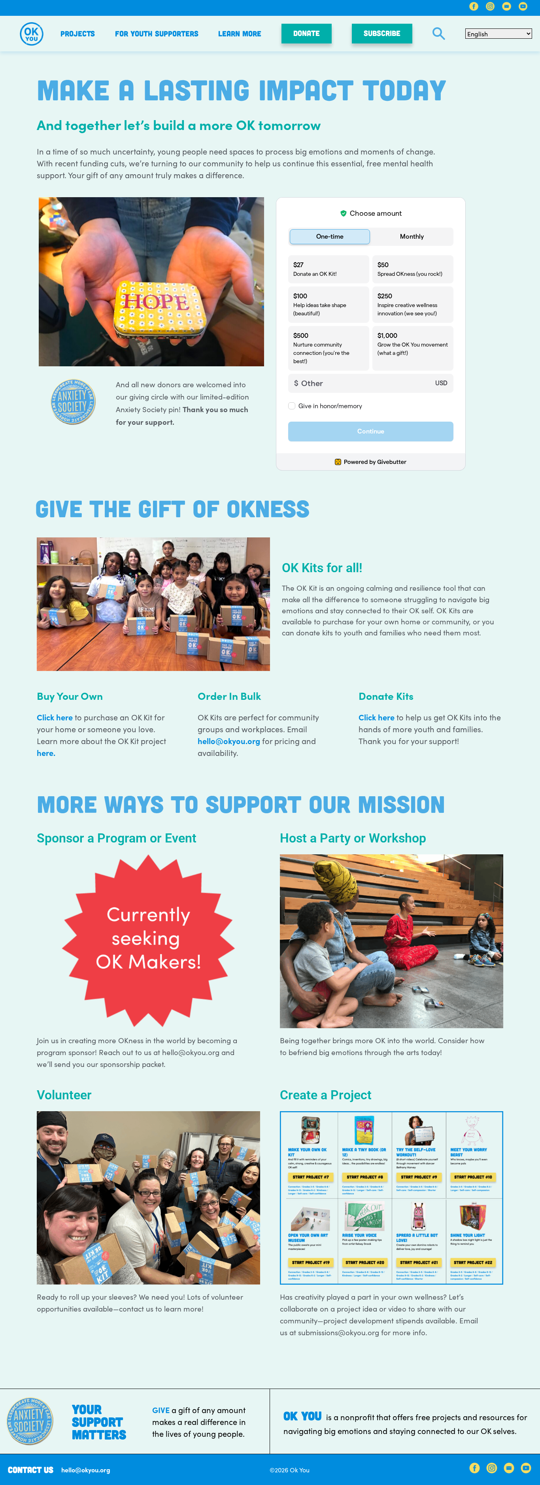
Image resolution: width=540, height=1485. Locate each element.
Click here (55, 716)
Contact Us (30, 1469)
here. (46, 752)
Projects (77, 33)
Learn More (239, 33)
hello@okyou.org (229, 740)
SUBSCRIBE (382, 33)
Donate (306, 33)
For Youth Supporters (156, 33)
